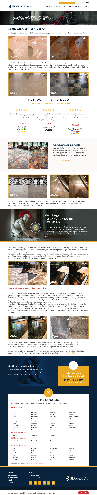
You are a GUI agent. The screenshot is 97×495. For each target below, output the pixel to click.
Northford (52, 450)
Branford (15, 453)
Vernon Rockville (73, 416)
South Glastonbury (73, 410)
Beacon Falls (16, 448)
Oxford (52, 455)
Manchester (34, 427)
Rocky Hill (53, 427)
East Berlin (34, 410)
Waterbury (71, 450)
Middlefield (53, 410)
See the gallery (64, 160)
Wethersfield (72, 423)
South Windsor (72, 412)
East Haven (16, 457)
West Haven (72, 453)
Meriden (33, 429)
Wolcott (71, 455)
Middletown (53, 412)
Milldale (52, 414)
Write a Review (56, 3)
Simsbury (52, 429)
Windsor (71, 425)
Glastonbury (34, 423)
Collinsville (16, 425)
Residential (48, 6)
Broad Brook (16, 418)
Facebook (35, 483)
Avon (14, 410)
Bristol (14, 416)
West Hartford (72, 421)
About (71, 6)
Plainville (52, 421)
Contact (86, 6)
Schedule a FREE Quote (67, 3)
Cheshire (15, 455)
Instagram (30, 483)
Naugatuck (34, 455)
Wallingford (72, 418)
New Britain (53, 416)
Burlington (15, 421)
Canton (14, 423)
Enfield (33, 418)
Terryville (15, 435)
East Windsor (34, 416)
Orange (52, 453)
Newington (53, 418)
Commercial (57, 6)
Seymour (52, 459)
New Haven (34, 457)
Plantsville (52, 423)
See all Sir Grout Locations (36, 463)
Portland (52, 425)
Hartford (33, 425)
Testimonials (78, 6)
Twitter (39, 483)
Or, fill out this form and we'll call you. (73, 382)
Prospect (52, 457)
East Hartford (34, 414)
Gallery (64, 6)
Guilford (15, 459)
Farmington (34, 421)
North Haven (53, 448)
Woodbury (52, 435)
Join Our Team (35, 477)
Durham (15, 429)
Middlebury (34, 453)
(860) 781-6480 (83, 3)
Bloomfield (15, 414)
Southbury (71, 448)
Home (10, 472)
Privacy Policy (51, 492)
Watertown (34, 435)
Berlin (14, 412)
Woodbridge (72, 457)
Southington (72, 414)
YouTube (44, 483)
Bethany (15, 450)
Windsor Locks (72, 427)
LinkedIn (48, 483)
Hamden (33, 448)
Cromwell (15, 427)
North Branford (35, 459)
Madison (33, 450)
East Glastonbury (35, 412)
